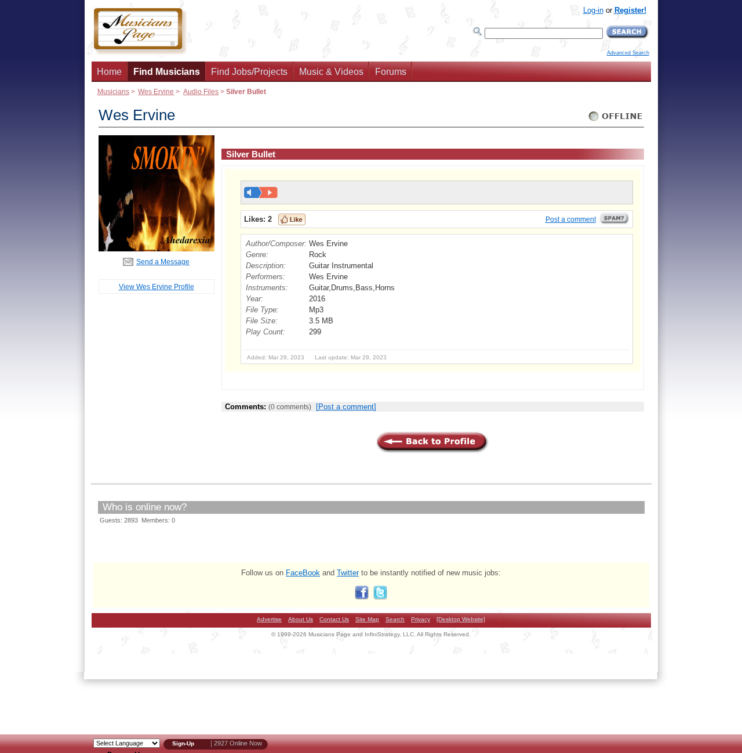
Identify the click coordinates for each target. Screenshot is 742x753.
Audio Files (201, 91)
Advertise (269, 619)
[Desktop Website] (461, 619)
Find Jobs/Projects (249, 72)
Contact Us (334, 619)
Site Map (367, 619)
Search (395, 619)
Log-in (593, 10)
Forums (390, 72)
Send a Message (163, 261)
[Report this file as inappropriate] (614, 222)
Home (109, 72)
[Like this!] (292, 219)
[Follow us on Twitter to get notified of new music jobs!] (380, 597)
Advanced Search (628, 53)
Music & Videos (331, 72)
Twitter (348, 572)
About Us (300, 619)
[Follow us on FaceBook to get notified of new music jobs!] (362, 597)
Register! (630, 10)
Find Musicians (166, 72)
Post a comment (570, 219)
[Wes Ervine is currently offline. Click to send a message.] (616, 121)
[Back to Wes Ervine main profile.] (156, 249)
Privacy (420, 619)
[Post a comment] (346, 406)
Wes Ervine (156, 91)
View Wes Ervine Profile (156, 286)
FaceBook (303, 572)
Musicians (113, 91)
